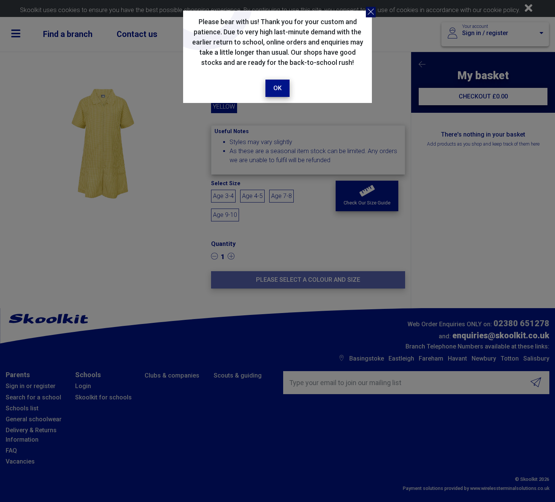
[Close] (371, 12)
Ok (277, 88)
